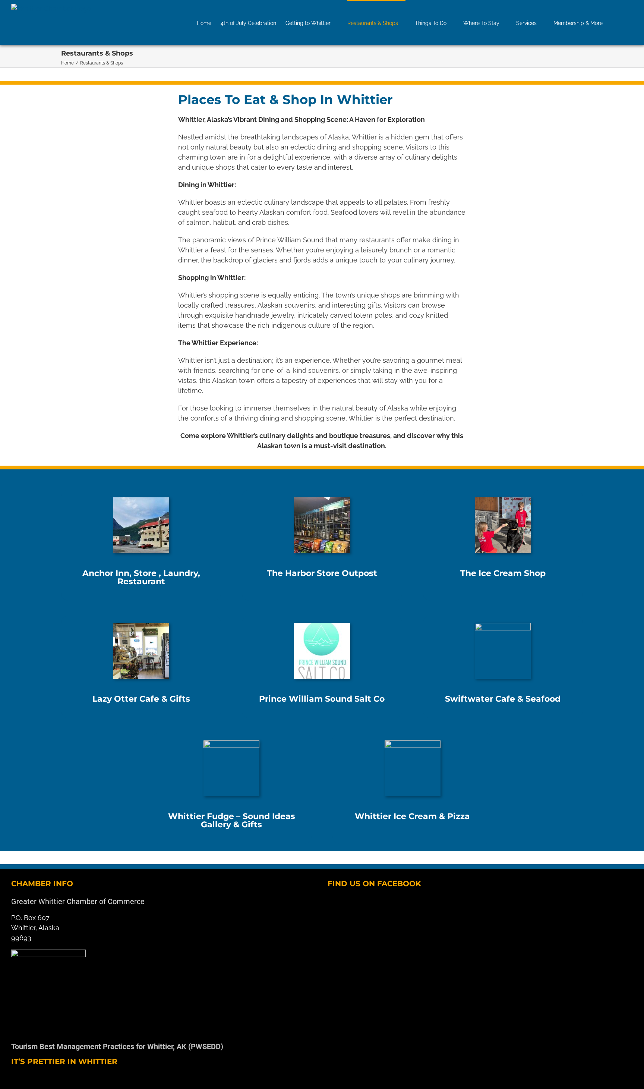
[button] (621, 22)
